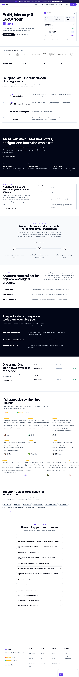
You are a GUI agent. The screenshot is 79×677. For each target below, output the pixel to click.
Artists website (17, 504)
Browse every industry (7, 511)
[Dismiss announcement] (75, 1)
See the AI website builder (8, 156)
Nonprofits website (19, 507)
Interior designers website (51, 504)
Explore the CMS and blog (8, 208)
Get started (73, 4)
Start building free (8, 34)
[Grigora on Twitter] (9, 664)
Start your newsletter (39, 242)
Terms (57, 673)
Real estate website (30, 507)
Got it (61, 674)
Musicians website (8, 507)
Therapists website (41, 507)
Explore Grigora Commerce (50, 282)
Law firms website (63, 504)
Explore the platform (21, 34)
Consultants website (38, 504)
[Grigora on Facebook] (6, 664)
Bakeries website (27, 504)
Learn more (64, 672)
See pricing (46, 636)
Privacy (53, 673)
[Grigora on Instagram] (12, 664)
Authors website (7, 504)
